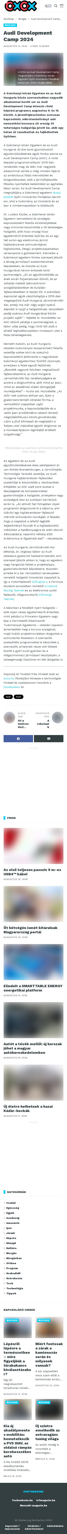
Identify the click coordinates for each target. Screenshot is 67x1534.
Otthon (11, 1263)
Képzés (11, 1238)
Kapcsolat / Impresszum (12, 1527)
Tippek (11, 1293)
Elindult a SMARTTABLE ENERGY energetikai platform (33, 988)
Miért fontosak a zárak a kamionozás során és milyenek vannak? (49, 1355)
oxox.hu (9, 678)
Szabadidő (13, 1273)
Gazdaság (12, 1217)
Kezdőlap (9, 19)
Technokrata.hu (22, 1500)
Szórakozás (14, 1278)
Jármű (10, 1233)
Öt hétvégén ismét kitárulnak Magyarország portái (31, 930)
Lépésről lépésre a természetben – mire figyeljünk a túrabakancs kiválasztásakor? (17, 1359)
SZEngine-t (39, 581)
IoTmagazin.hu (45, 1500)
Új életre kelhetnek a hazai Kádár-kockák (28, 1108)
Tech (9, 1283)
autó (18, 697)
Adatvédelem (55, 1526)
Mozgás (22, 19)
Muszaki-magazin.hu (33, 1505)
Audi (8, 697)
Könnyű (11, 1243)
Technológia (14, 1288)
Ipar (9, 1228)
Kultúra (11, 1248)
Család (11, 1202)
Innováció (12, 1223)
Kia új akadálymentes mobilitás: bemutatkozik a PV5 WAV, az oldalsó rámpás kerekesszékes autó (18, 1441)
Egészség (12, 1207)
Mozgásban (14, 1258)
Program (12, 1268)
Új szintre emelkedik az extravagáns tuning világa (47, 1432)
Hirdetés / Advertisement (34, 1527)
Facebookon (12, 687)
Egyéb (10, 1212)
